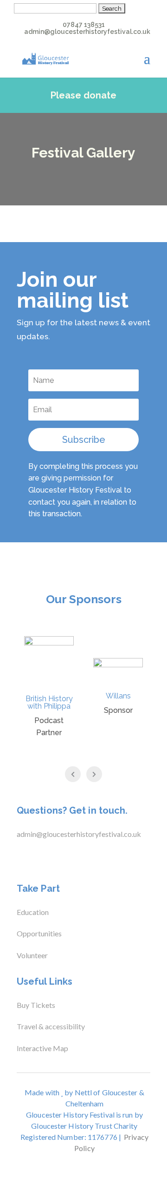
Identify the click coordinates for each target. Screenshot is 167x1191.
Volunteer (32, 955)
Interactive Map (42, 1048)
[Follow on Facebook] (18, 858)
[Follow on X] (37, 858)
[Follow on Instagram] (55, 858)
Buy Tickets (36, 1004)
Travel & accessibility (51, 1026)
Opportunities (39, 933)
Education (33, 912)
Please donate (83, 95)
